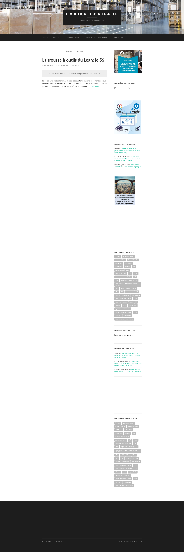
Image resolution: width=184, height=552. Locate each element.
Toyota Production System (123, 312)
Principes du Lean (120, 298)
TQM (135, 312)
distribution (118, 263)
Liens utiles (88, 37)
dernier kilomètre (133, 260)
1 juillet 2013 (47, 65)
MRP (122, 288)
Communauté (103, 37)
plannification (136, 295)
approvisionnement (128, 256)
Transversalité (127, 315)
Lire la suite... (95, 86)
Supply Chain (132, 305)
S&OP (135, 298)
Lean (116, 280)
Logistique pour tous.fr (92, 14)
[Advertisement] (77, 519)
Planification (125, 295)
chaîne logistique (120, 260)
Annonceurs (119, 37)
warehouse (129, 319)
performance (130, 292)
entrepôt (127, 266)
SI (136, 302)
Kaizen (135, 273)
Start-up (117, 305)
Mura (134, 288)
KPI (135, 277)
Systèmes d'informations (122, 309)
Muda (128, 288)
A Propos (55, 37)
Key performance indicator (123, 277)
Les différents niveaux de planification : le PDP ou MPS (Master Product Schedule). (127, 151)
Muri (116, 292)
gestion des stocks (120, 273)
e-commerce (128, 263)
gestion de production (122, 270)
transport (118, 315)
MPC (116, 288)
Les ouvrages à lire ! (72, 37)
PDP (122, 292)
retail (129, 298)
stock (124, 305)
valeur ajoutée (119, 319)
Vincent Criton (61, 65)
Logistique (124, 280)
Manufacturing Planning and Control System (126, 284)
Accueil (45, 37)
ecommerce (118, 266)
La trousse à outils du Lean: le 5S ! (74, 60)
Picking (117, 295)
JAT (130, 273)
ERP (134, 266)
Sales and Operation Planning (124, 302)
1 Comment (75, 65)
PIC (137, 292)
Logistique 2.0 (133, 280)
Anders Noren (131, 541)
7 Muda (117, 256)
